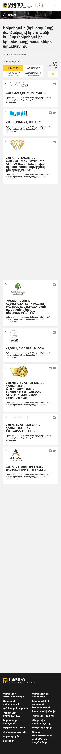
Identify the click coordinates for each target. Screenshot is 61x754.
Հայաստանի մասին (44, 711)
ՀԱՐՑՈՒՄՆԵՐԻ (33, 73)
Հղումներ (8, 740)
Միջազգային (11, 736)
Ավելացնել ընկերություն (11, 702)
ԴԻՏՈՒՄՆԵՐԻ (13, 73)
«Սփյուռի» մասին (43, 715)
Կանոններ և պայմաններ (39, 741)
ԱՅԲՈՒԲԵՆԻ (33, 67)
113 (41, 6)
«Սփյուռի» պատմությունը (41, 722)
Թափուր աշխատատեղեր (42, 733)
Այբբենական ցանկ (14, 727)
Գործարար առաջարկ (10, 722)
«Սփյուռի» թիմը (42, 727)
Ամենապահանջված (15, 708)
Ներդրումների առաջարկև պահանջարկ (41, 704)
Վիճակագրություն (14, 731)
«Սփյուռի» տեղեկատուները (13, 695)
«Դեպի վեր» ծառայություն (11, 714)
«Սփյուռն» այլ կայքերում (40, 695)
